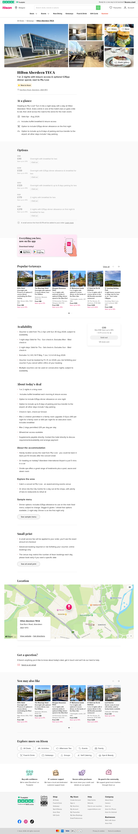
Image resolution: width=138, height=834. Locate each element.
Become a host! (130, 2)
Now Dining (57, 13)
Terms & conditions (114, 831)
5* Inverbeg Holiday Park (112, 289)
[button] (70, 727)
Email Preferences (76, 818)
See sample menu (28, 516)
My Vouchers (74, 806)
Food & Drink (82, 13)
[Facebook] (19, 823)
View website (25, 636)
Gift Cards (94, 13)
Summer (105, 13)
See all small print (28, 564)
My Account (74, 809)
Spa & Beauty (57, 809)
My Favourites (75, 812)
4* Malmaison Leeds (77, 288)
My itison (74, 797)
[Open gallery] (69, 45)
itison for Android (111, 812)
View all (106, 266)
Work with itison (110, 820)
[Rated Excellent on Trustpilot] (9, 2)
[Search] (98, 7)
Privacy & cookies (99, 831)
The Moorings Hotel (42, 288)
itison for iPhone (110, 809)
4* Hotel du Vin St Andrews (93, 289)
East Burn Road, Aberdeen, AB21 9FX (34, 90)
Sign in (72, 803)
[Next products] (118, 266)
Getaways (69, 13)
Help (90, 797)
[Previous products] (113, 266)
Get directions (39, 636)
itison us (108, 806)
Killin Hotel (21, 288)
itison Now (56, 812)
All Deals (20, 21)
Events (43, 13)
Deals (32, 13)
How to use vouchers (95, 806)
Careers (107, 803)
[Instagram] (26, 823)
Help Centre (92, 800)
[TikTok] (32, 823)
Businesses (110, 817)
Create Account (75, 800)
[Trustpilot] (20, 2)
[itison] (7, 7)
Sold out (104, 84)
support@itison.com (94, 809)
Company (109, 797)
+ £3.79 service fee (103, 79)
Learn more (69, 222)
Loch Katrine (109, 703)
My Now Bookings (76, 815)
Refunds (90, 803)
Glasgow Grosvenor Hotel (59, 289)
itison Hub (108, 823)
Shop (55, 797)
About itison (109, 800)
